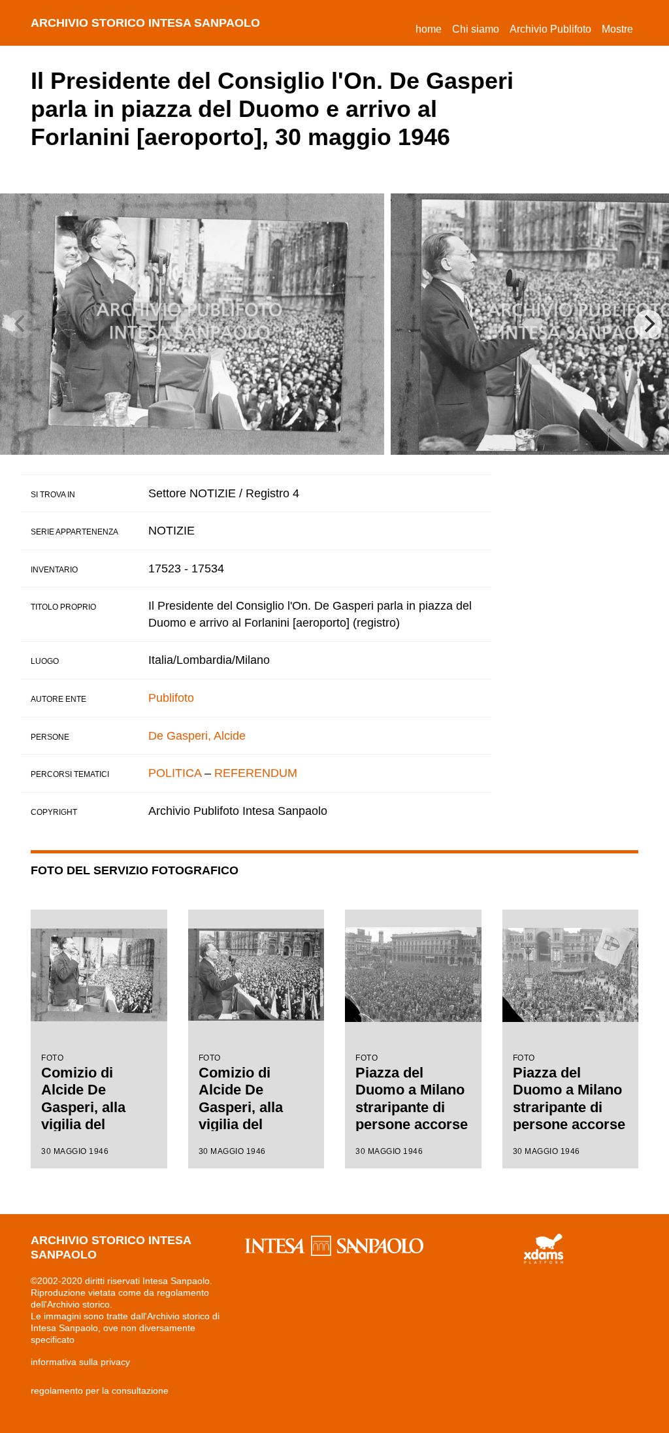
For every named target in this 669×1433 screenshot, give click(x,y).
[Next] (648, 324)
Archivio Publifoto (550, 29)
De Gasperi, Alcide (197, 735)
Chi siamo (475, 29)
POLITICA (174, 773)
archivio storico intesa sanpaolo (145, 22)
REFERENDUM (255, 773)
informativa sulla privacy (80, 1362)
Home (431, 29)
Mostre (617, 29)
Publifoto (171, 697)
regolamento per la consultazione (100, 1390)
